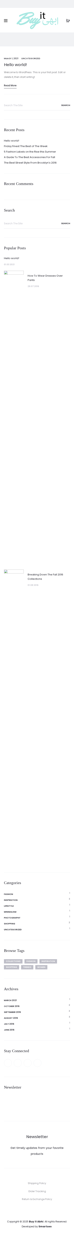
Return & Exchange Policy (37, 1199)
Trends (27, 967)
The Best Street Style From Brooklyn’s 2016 (30, 163)
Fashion (8, 894)
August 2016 (11, 1018)
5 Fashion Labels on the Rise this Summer (30, 152)
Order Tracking (37, 1191)
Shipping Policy (37, 1183)
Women (41, 967)
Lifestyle (9, 906)
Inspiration (11, 900)
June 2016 (9, 1029)
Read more (10, 85)
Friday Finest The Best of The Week (26, 146)
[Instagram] (37, 1063)
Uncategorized (30, 58)
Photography (12, 917)
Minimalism (10, 911)
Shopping (9, 923)
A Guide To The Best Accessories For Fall (29, 157)
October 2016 (12, 1006)
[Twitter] (18, 1063)
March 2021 (10, 1000)
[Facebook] (8, 1063)
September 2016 (12, 1012)
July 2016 (9, 1023)
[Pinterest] (28, 1063)
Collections (13, 961)
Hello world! (15, 64)
